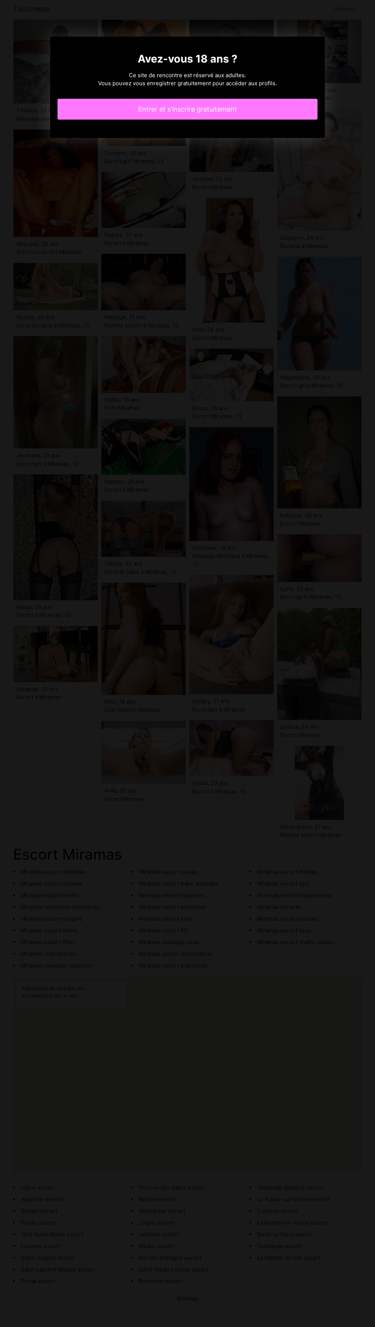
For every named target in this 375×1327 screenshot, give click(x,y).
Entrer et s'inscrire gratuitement (187, 109)
